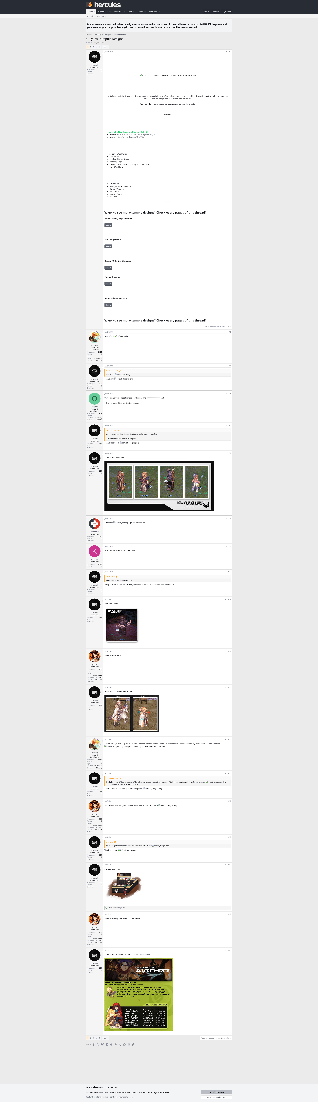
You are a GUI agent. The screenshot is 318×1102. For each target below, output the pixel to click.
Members (153, 11)
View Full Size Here (142, 954)
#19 (229, 914)
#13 (229, 687)
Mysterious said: (112, 371)
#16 (229, 801)
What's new (103, 11)
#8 (230, 519)
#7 (230, 453)
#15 (229, 773)
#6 (230, 425)
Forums (91, 11)
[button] (110, 11)
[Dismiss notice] (230, 21)
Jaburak (90, 42)
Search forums (101, 16)
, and (116, 908)
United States (97, 675)
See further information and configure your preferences (109, 1097)
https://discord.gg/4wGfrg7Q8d (130, 137)
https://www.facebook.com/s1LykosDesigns (136, 134)
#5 (230, 394)
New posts (90, 16)
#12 (229, 651)
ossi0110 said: (111, 430)
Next (104, 47)
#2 (230, 52)
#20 (229, 950)
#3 (230, 332)
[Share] (226, 51)
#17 (229, 837)
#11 (229, 599)
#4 (230, 366)
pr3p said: (109, 842)
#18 (229, 865)
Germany (98, 418)
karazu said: (110, 577)
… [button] (96, 47)
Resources (118, 11)
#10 (229, 572)
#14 (229, 739)
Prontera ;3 (98, 358)
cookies (103, 1092)
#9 (230, 546)
